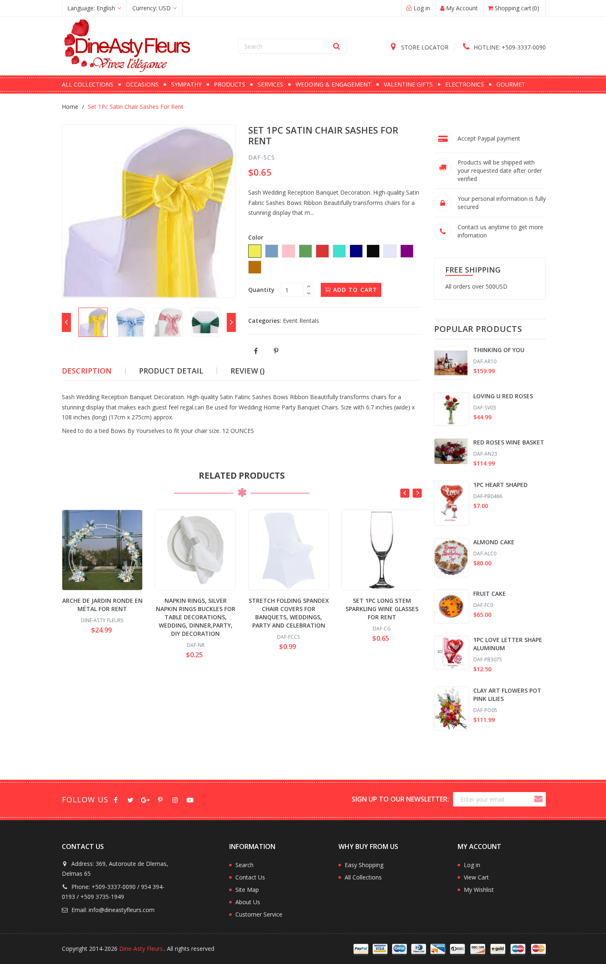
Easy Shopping (364, 865)
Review (247, 370)
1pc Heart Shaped (500, 485)
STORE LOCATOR (424, 47)
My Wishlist (479, 889)
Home (70, 107)
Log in (472, 865)
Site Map (247, 889)
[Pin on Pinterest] (276, 351)
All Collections (363, 877)
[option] (93, 322)
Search (244, 865)
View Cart (476, 877)
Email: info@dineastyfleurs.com (112, 910)
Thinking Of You (498, 350)
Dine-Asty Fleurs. (141, 948)
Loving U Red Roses (503, 396)
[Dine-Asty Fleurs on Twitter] (130, 799)
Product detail (171, 370)
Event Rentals (301, 320)
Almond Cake (493, 542)
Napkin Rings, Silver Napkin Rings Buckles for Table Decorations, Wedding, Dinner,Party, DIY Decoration (195, 617)
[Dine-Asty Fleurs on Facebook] (115, 799)
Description (87, 370)
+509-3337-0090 (510, 47)
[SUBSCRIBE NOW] (538, 799)
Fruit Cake (489, 593)
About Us (247, 902)
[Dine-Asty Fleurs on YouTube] (190, 799)
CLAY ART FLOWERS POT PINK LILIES (507, 695)
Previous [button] (404, 493)
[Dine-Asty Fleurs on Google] (145, 799)
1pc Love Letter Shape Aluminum (507, 644)
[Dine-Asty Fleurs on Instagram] (175, 799)
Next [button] (417, 493)
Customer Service (258, 914)
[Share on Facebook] (256, 351)
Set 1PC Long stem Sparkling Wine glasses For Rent (381, 609)
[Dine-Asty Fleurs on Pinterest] (160, 799)
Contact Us (250, 877)
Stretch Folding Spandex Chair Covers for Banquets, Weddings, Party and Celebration (289, 613)
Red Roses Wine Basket (508, 442)
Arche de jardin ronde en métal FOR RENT (102, 605)
